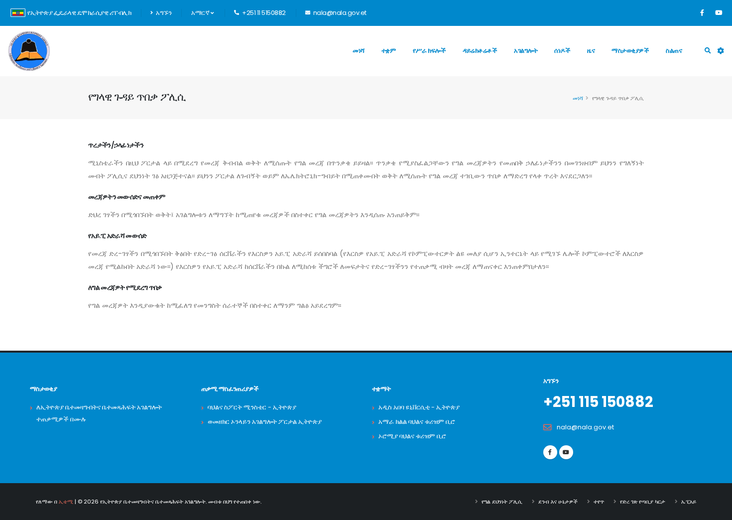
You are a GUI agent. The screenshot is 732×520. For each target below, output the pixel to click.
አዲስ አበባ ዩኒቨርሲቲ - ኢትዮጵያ (419, 407)
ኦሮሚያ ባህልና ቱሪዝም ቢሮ (412, 436)
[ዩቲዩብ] (719, 13)
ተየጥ (599, 502)
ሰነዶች (562, 50)
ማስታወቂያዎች (630, 50)
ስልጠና (674, 50)
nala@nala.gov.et (585, 427)
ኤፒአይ (688, 502)
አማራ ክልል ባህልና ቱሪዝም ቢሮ (416, 421)
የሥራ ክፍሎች (429, 50)
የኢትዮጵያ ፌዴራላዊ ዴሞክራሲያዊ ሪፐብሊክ (79, 12)
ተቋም (388, 50)
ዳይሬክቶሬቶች (480, 50)
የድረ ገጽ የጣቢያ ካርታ (642, 502)
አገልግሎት (525, 50)
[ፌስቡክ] (702, 13)
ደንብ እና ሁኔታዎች (558, 502)
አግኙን (163, 12)
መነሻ (359, 50)
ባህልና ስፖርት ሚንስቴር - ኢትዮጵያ (252, 407)
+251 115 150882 (598, 402)
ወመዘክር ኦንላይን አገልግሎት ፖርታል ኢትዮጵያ (265, 421)
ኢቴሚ (66, 502)
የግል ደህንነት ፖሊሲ (502, 502)
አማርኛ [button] (201, 12)
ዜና (591, 50)
